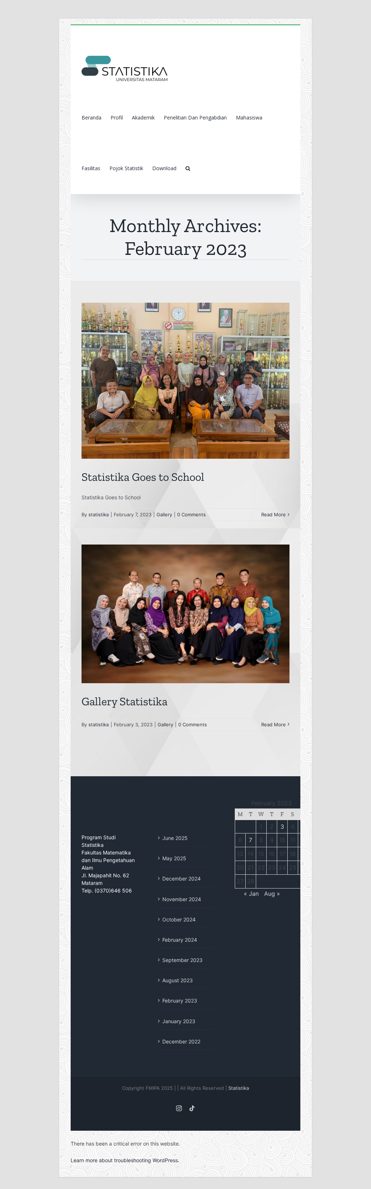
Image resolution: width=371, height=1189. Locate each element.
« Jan (251, 893)
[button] (188, 168)
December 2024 (181, 878)
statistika (98, 514)
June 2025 (175, 838)
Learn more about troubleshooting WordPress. (125, 1160)
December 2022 (181, 1041)
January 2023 (178, 1021)
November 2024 (181, 899)
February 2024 (179, 940)
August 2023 (177, 980)
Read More (273, 514)
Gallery (164, 514)
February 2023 (179, 1000)
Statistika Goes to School (143, 477)
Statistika (238, 1088)
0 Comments (191, 514)
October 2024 (179, 919)
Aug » (272, 893)
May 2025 (174, 858)
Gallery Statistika (124, 701)
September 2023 (182, 960)
